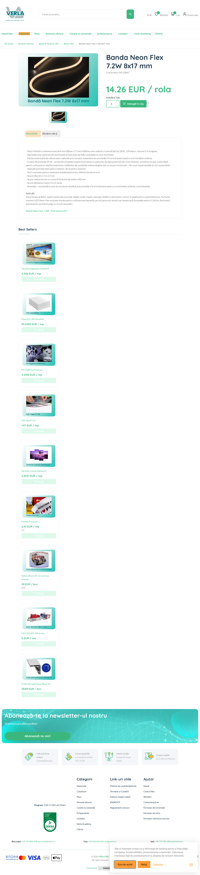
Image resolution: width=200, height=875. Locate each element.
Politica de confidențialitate (123, 786)
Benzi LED (68, 43)
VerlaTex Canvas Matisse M (34, 471)
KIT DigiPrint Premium (32, 370)
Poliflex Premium (29, 521)
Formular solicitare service (156, 818)
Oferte (159, 33)
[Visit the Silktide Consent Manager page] (191, 864)
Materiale (7, 33)
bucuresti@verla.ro (46, 841)
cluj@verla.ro (110, 841)
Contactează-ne (151, 802)
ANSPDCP (115, 802)
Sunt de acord (125, 864)
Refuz (144, 864)
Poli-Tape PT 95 (29, 420)
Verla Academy (142, 33)
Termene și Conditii (119, 791)
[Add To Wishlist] (148, 104)
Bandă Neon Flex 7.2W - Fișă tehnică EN (46, 210)
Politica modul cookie (120, 797)
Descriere (31, 133)
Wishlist (147, 797)
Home (146, 786)
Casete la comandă (80, 33)
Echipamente (104, 33)
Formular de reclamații (154, 807)
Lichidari (123, 33)
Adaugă (40, 279)
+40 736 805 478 (29, 841)
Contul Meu (149, 791)
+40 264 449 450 (96, 841)
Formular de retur (151, 813)
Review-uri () (49, 133)
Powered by (92, 868)
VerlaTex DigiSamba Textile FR (35, 268)
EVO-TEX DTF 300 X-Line (33, 633)
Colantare (81, 791)
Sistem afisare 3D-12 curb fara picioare (35, 578)
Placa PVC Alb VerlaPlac (33, 319)
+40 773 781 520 (163, 841)
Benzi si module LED (48, 43)
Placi (37, 33)
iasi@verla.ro (177, 841)
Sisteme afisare (54, 33)
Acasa (10, 43)
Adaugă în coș (135, 103)
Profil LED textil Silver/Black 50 (36, 684)
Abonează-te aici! (38, 736)
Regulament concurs (120, 807)
